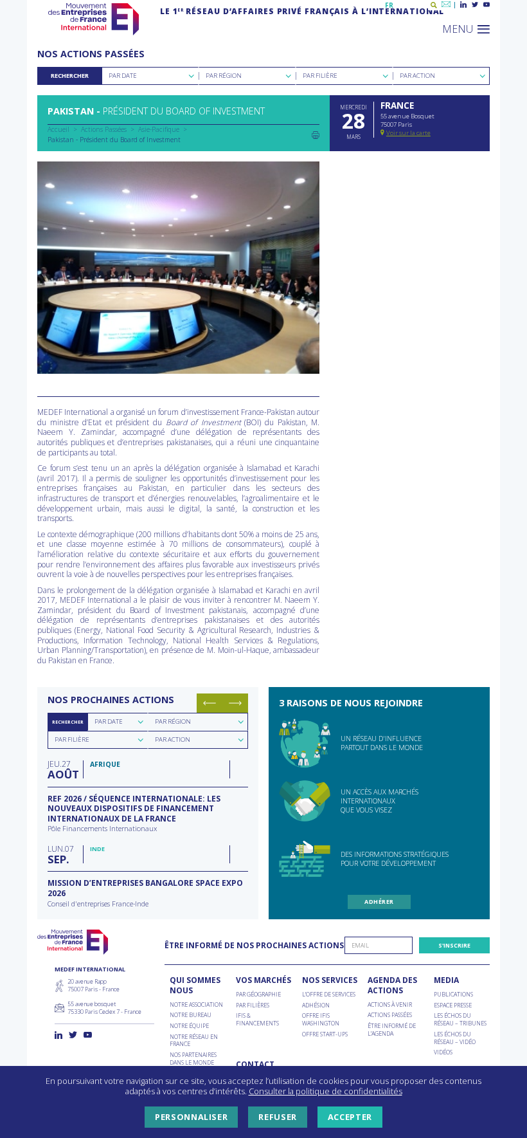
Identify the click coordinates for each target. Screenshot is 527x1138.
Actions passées (390, 1015)
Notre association (196, 1005)
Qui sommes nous (195, 985)
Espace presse (453, 1005)
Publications (453, 994)
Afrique (105, 764)
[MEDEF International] (93, 19)
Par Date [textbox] (123, 75)
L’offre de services (328, 994)
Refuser (277, 1117)
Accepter (350, 1117)
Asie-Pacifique (158, 129)
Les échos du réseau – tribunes (460, 1019)
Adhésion (316, 1005)
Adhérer (378, 901)
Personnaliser (191, 1117)
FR (389, 5)
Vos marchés (263, 980)
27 (62, 769)
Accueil (58, 129)
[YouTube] (486, 5)
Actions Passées (104, 129)
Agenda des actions (392, 985)
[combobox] (150, 76)
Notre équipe (189, 1026)
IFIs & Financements (257, 1019)
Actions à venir (390, 1005)
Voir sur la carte (408, 133)
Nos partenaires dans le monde (193, 1058)
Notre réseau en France (194, 1040)
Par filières (252, 1005)
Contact (255, 1065)
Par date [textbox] (108, 721)
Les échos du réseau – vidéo (455, 1038)
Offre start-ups (325, 1034)
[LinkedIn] (463, 5)
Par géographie (258, 994)
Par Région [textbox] (224, 75)
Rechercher (70, 75)
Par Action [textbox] (417, 75)
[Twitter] (475, 5)
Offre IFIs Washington (320, 1019)
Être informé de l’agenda (392, 1029)
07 (61, 854)
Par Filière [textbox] (320, 75)
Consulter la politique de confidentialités (325, 1091)
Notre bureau (190, 1015)
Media (446, 980)
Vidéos (443, 1052)
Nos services (329, 980)
